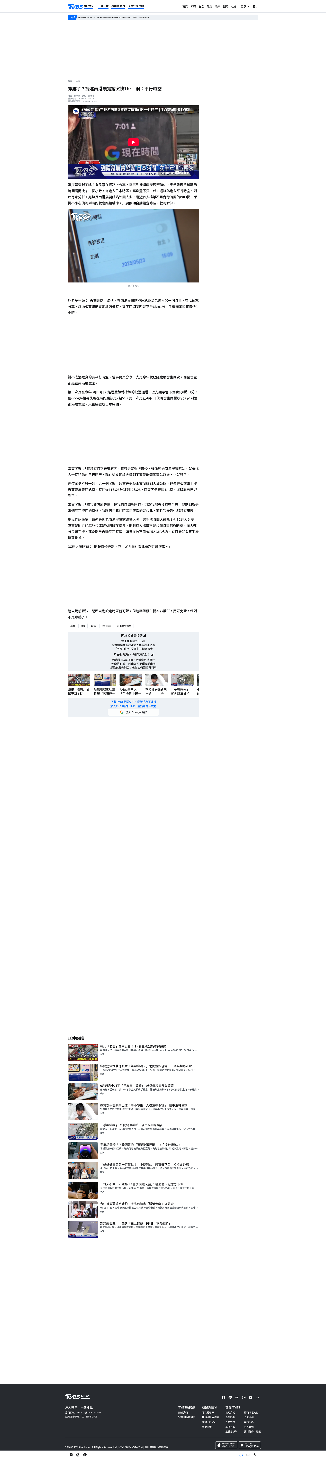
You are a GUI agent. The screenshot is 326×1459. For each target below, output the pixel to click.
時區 (93, 626)
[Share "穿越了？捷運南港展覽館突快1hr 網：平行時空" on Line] (71, 1454)
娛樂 (217, 6)
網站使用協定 (209, 1422)
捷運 (83, 626)
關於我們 (183, 1412)
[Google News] (257, 1397)
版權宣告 (207, 1426)
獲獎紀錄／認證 (252, 1431)
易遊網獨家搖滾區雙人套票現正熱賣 (133, 645)
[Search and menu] (254, 6)
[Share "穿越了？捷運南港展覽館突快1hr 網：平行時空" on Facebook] (85, 1454)
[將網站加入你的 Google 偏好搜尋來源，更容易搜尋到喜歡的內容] (133, 712)
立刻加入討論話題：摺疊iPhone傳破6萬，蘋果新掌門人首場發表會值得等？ (118, 17)
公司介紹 (230, 1412)
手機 (72, 626)
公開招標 (249, 1417)
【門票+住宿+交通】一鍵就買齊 (133, 649)
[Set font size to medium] (247, 1454)
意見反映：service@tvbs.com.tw (83, 1412)
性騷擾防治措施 (210, 1417)
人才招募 (230, 1422)
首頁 (185, 6)
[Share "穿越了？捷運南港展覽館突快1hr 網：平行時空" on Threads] (78, 1454)
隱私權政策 (208, 1412)
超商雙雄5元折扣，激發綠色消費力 (133, 660)
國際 (226, 6)
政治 (209, 6)
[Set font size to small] (241, 1454)
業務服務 (249, 1422)
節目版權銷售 (251, 1412)
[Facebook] (223, 1397)
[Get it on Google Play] (250, 1445)
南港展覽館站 (124, 626)
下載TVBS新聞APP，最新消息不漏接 (133, 702)
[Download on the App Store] (226, 1445)
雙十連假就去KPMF (133, 641)
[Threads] (237, 1397)
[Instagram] (243, 1397)
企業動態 (230, 1417)
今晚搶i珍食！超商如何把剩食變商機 (133, 664)
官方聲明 (249, 1426)
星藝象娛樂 (231, 1431)
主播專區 (230, 1426)
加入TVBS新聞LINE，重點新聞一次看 (133, 706)
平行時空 (106, 626)
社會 (234, 6)
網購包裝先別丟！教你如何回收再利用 (133, 668)
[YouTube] (250, 1397)
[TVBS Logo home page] (80, 6)
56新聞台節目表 (186, 1417)
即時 (193, 6)
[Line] (230, 1397)
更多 (244, 6)
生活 (201, 6)
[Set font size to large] (254, 1454)
